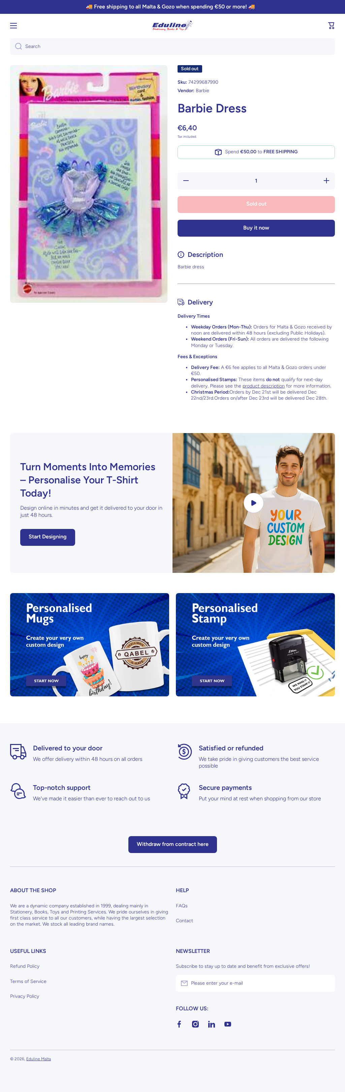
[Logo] (172, 26)
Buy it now (256, 227)
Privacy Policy (24, 996)
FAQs (182, 906)
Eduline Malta (38, 1059)
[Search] (16, 46)
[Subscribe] (326, 983)
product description (264, 386)
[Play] (253, 503)
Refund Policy (24, 966)
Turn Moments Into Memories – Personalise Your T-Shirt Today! (87, 479)
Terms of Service (28, 981)
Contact (184, 921)
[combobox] (172, 46)
